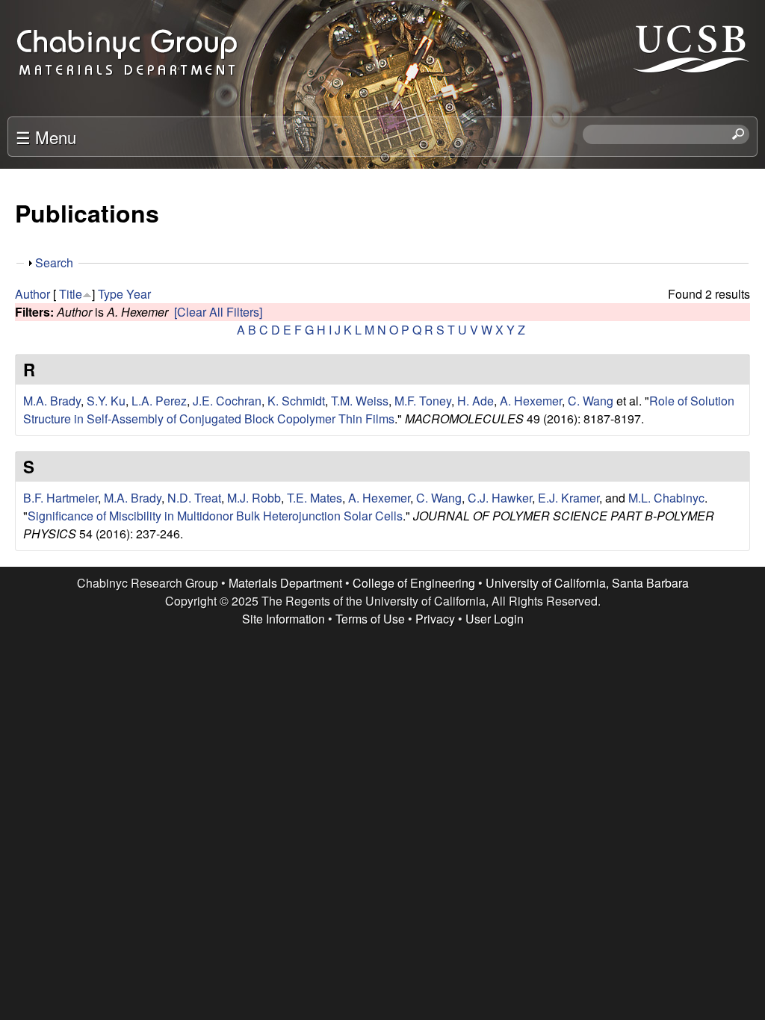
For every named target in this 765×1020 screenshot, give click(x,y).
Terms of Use (370, 618)
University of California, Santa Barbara (587, 582)
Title (70, 293)
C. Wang (590, 400)
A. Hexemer (531, 400)
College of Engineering (414, 582)
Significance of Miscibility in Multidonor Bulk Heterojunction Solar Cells (215, 515)
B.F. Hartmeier (60, 497)
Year (138, 293)
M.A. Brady (52, 400)
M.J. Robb (254, 497)
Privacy (435, 618)
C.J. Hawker (500, 497)
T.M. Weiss (359, 400)
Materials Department (285, 582)
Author (32, 293)
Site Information (283, 618)
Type (110, 293)
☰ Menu (46, 137)
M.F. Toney (422, 400)
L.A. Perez (159, 400)
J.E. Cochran (227, 400)
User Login (494, 618)
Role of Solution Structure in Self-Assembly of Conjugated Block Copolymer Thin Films (378, 409)
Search (54, 262)
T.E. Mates (314, 497)
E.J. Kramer (568, 497)
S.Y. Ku (106, 400)
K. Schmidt (296, 400)
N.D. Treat (194, 497)
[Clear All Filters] (218, 311)
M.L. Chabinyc (666, 497)
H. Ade (475, 400)
